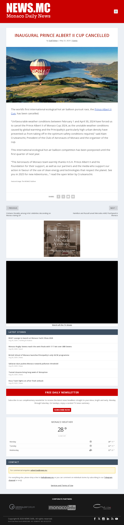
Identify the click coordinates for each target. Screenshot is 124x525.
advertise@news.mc (39, 470)
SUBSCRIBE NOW (62, 410)
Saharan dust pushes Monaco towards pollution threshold (33, 364)
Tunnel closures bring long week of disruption (28, 372)
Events (75, 40)
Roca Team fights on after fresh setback (26, 381)
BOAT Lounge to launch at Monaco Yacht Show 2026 (31, 338)
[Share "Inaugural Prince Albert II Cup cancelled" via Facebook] (58, 196)
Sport (21, 349)
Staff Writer (53, 40)
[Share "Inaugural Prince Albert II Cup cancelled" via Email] (68, 196)
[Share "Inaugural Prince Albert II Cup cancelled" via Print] (73, 196)
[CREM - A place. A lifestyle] (62, 256)
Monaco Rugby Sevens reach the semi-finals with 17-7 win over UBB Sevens (40, 346)
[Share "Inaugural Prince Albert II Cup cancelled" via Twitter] (63, 196)
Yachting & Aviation (25, 340)
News (21, 357)
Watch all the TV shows (62, 325)
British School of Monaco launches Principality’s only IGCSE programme (39, 355)
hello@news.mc (47, 477)
